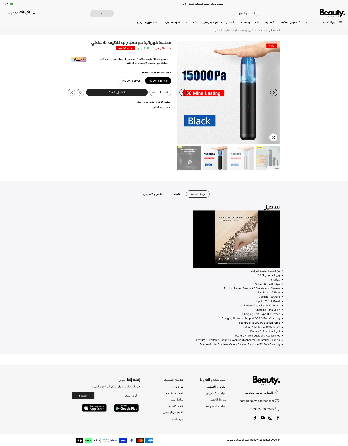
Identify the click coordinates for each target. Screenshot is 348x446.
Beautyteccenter (260, 439)
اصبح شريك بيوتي (173, 412)
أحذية (268, 22)
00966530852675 (262, 409)
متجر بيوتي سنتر (145, 101)
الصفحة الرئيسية (272, 30)
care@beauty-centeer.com (257, 400)
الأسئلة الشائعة (174, 393)
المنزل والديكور (145, 22)
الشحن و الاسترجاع (153, 193)
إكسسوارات (170, 22)
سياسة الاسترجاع (216, 393)
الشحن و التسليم (216, 386)
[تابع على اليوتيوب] (263, 417)
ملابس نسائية (289, 22)
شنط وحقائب (248, 22)
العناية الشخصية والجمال (217, 22)
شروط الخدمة (218, 399)
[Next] (183, 92)
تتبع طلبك (177, 419)
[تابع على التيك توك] (255, 417)
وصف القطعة (198, 193)
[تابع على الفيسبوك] (278, 417)
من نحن (178, 386)
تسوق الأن (188, 3)
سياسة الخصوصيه (216, 406)
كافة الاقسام (176, 406)
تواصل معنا (177, 399)
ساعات (190, 22)
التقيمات (177, 193)
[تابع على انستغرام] (270, 417)
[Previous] (273, 92)
